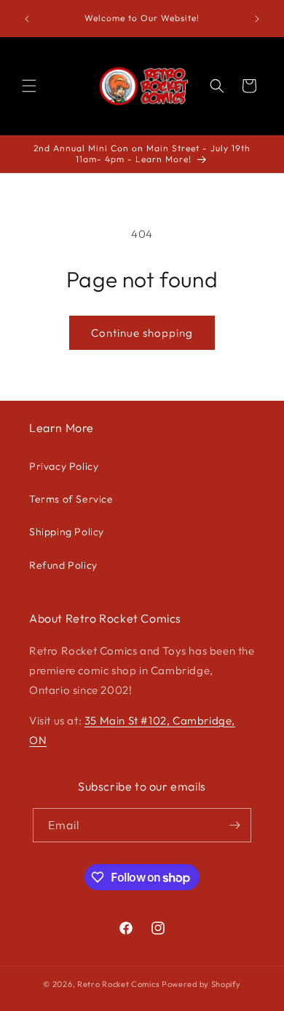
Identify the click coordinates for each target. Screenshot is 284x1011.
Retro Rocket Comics (118, 984)
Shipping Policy (66, 531)
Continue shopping (142, 333)
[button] (29, 86)
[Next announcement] (257, 19)
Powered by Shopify (201, 984)
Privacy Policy (63, 466)
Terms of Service (71, 499)
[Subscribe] (234, 825)
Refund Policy (63, 565)
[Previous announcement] (27, 19)
